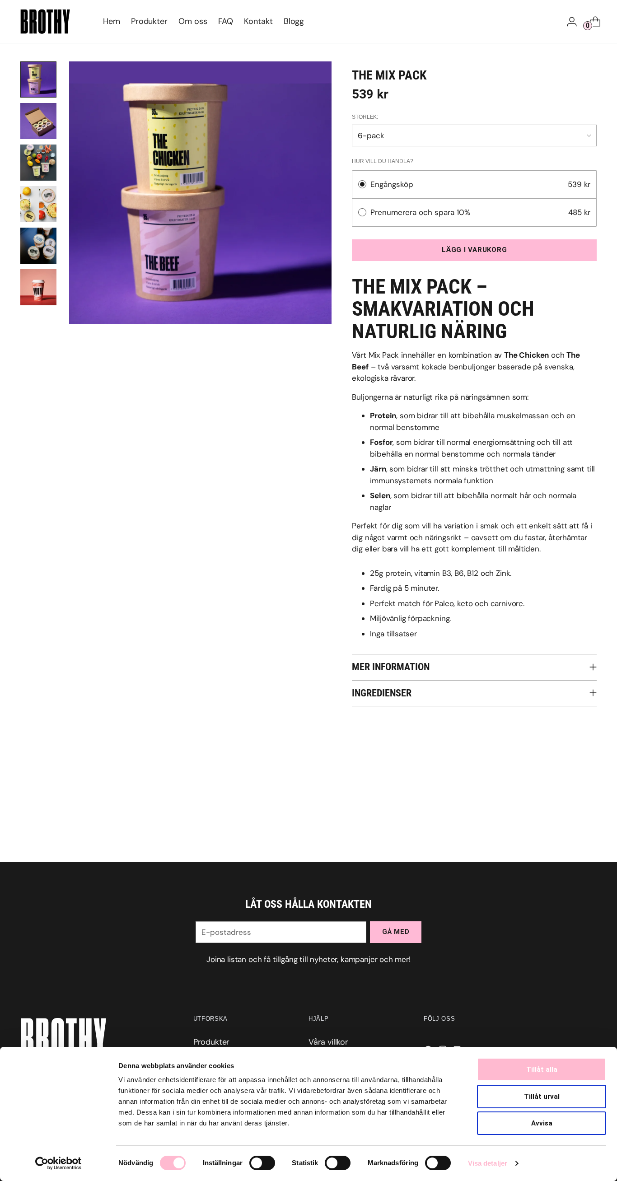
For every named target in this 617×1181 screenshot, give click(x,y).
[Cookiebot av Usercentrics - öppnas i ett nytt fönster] (58, 1163)
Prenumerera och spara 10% (421, 212)
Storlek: (365, 117)
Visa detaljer (487, 1163)
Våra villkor (328, 1041)
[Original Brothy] (45, 21)
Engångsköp (391, 184)
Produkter (211, 1041)
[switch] (262, 1163)
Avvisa (541, 1123)
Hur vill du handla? (382, 161)
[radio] (362, 184)
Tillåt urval (542, 1096)
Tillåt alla (541, 1069)
